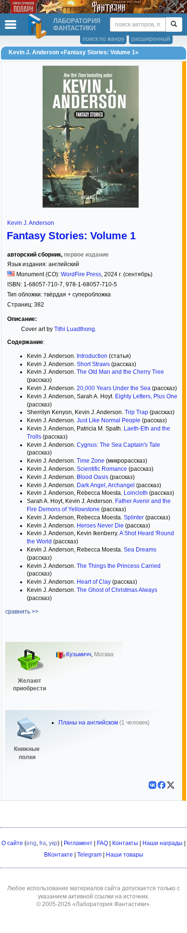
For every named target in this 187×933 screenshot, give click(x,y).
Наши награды (162, 843)
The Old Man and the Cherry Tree (120, 371)
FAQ (102, 843)
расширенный (150, 39)
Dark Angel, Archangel (106, 485)
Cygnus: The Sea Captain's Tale (118, 445)
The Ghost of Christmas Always (117, 590)
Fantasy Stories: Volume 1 (71, 236)
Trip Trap (136, 412)
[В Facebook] (161, 785)
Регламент (78, 843)
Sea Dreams (140, 549)
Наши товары (124, 854)
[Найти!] (173, 24)
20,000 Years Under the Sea (114, 388)
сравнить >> (21, 611)
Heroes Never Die (100, 525)
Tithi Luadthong (74, 329)
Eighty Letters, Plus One (146, 396)
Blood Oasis (92, 477)
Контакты (125, 843)
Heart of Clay (94, 581)
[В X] (171, 785)
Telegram (89, 854)
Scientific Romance (102, 469)
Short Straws (93, 364)
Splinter (134, 517)
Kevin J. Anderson (30, 223)
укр (53, 843)
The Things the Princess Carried (119, 566)
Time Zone (91, 460)
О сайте (12, 843)
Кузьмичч (78, 654)
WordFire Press (81, 274)
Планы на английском (88, 722)
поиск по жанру (103, 39)
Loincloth (136, 493)
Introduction (92, 356)
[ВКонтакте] (152, 785)
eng (31, 843)
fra (42, 843)
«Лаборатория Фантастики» (111, 904)
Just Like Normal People (108, 420)
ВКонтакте (58, 854)
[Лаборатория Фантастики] (38, 26)
